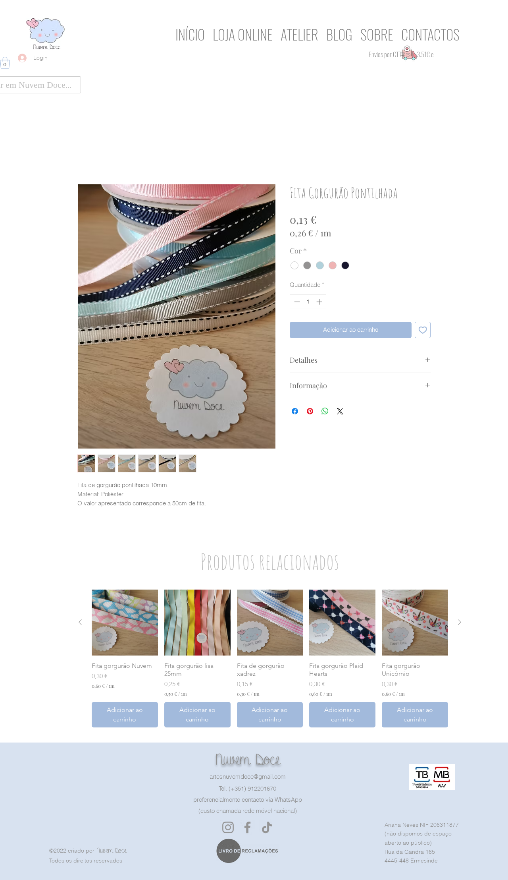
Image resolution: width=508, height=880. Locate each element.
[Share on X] (340, 411)
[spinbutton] (308, 301)
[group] (269, 658)
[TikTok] (267, 827)
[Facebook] (247, 827)
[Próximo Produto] (459, 622)
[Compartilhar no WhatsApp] (325, 411)
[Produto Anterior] (80, 622)
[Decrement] (296, 301)
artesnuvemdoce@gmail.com (248, 776)
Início (85, 154)
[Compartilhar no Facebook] (295, 411)
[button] (5, 63)
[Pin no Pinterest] (310, 411)
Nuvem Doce (247, 759)
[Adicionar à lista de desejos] (423, 330)
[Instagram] (228, 827)
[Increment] (320, 301)
